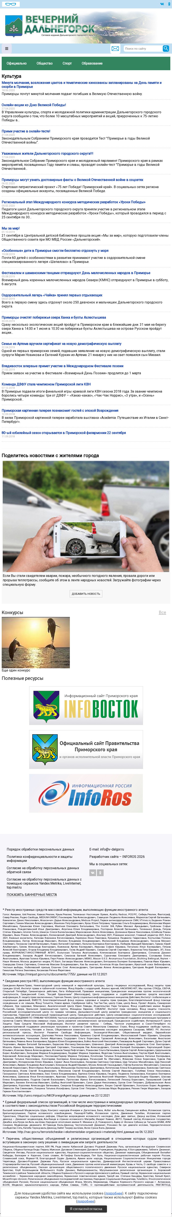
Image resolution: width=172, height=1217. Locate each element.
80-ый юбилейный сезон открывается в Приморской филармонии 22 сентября (64, 433)
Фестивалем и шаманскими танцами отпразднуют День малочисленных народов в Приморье (76, 273)
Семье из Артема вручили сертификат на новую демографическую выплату (61, 344)
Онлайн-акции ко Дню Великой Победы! (34, 105)
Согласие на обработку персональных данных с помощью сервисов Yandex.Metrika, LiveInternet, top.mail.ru (44, 883)
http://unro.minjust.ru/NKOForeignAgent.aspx (48, 1095)
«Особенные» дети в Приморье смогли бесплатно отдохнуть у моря (55, 251)
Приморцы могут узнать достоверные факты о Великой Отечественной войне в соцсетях (72, 180)
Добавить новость (86, 593)
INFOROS (129, 857)
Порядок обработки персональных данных (40, 849)
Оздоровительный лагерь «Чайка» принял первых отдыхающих (52, 295)
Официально (17, 63)
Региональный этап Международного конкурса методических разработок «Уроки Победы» (74, 202)
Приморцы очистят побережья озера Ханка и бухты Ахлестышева (54, 317)
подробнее (113, 1193)
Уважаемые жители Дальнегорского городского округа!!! (47, 154)
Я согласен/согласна (86, 1209)
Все (162, 612)
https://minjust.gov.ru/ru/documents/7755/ (47, 974)
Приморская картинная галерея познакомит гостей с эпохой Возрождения (60, 411)
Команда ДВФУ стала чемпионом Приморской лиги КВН (46, 384)
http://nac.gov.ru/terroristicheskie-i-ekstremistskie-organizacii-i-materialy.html (70, 1132)
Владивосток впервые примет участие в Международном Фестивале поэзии (62, 366)
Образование (92, 63)
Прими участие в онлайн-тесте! (26, 131)
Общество (45, 63)
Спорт (67, 63)
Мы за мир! (11, 228)
